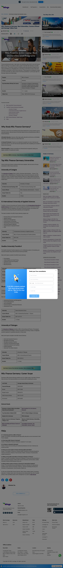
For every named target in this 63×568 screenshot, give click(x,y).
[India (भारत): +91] (30, 283)
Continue (34, 296)
